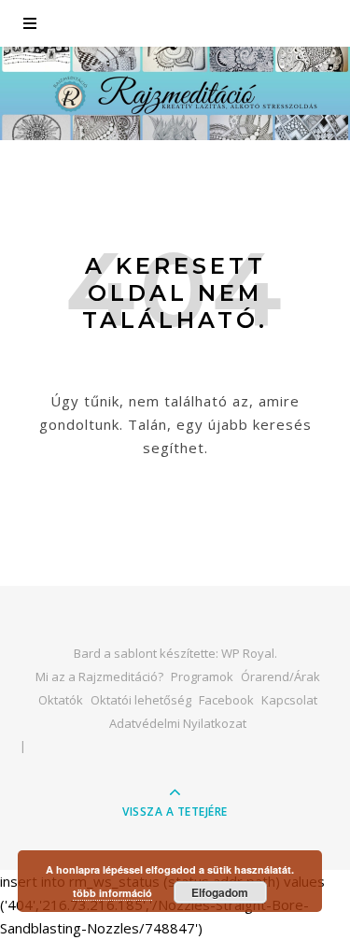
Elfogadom (219, 892)
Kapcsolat (289, 699)
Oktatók (60, 699)
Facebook (226, 699)
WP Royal (247, 653)
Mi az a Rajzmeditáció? (99, 676)
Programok (202, 676)
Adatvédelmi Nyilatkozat (177, 723)
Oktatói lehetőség (141, 699)
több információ (112, 893)
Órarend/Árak (280, 676)
